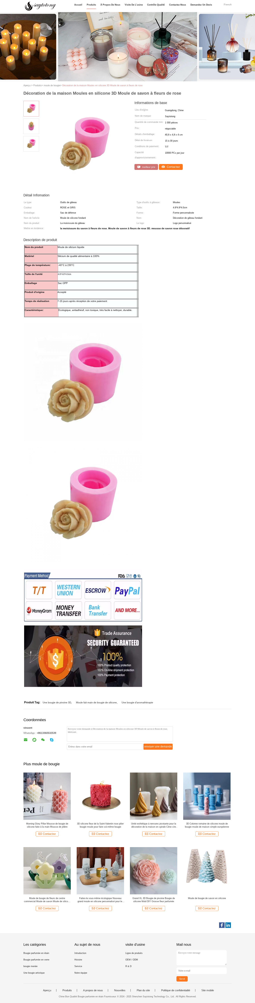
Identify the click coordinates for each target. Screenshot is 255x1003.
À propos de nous (110, 4)
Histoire (78, 959)
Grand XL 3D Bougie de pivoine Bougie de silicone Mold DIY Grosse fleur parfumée (154, 900)
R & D (128, 966)
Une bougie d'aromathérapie (137, 702)
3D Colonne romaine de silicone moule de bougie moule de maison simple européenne (207, 825)
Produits (91, 4)
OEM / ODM (131, 959)
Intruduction (80, 953)
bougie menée (30, 966)
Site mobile (207, 990)
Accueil (78, 4)
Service (78, 966)
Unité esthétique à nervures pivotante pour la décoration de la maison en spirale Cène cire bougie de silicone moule (153, 825)
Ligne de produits (134, 953)
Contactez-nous (177, 4)
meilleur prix (148, 167)
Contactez (173, 167)
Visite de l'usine (134, 4)
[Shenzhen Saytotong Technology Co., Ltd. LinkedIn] (228, 925)
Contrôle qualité (156, 4)
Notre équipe (80, 973)
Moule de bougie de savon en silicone (207, 898)
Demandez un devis (201, 4)
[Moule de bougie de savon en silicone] (207, 870)
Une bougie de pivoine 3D (57, 702)
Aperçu (47, 990)
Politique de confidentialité (175, 990)
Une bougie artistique (34, 973)
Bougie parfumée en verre (36, 959)
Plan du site (143, 990)
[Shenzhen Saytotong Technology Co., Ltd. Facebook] (222, 925)
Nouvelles (119, 990)
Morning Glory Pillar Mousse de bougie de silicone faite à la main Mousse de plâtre (47, 825)
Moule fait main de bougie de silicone (96, 702)
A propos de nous (93, 990)
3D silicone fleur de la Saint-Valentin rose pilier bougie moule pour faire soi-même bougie (100, 825)
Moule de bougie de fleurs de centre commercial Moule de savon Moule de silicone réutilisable (47, 900)
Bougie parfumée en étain (36, 953)
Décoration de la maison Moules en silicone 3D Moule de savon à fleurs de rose (102, 85)
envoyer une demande (158, 746)
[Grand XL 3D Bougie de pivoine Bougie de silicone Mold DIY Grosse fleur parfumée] (153, 870)
